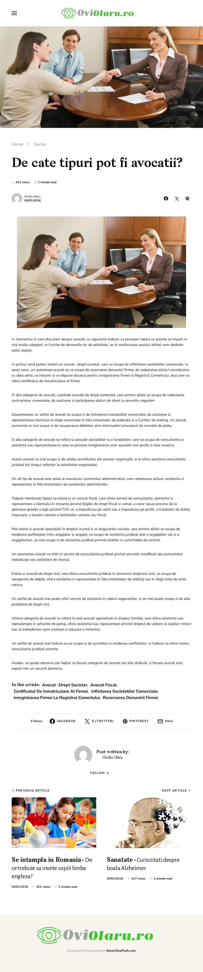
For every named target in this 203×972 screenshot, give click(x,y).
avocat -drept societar (64, 685)
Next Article (174, 791)
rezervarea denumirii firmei (130, 698)
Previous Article (33, 791)
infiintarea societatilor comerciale (124, 691)
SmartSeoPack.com (121, 950)
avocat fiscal (103, 685)
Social (40, 144)
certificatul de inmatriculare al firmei (51, 691)
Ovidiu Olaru (32, 196)
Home (17, 144)
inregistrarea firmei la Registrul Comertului (57, 698)
